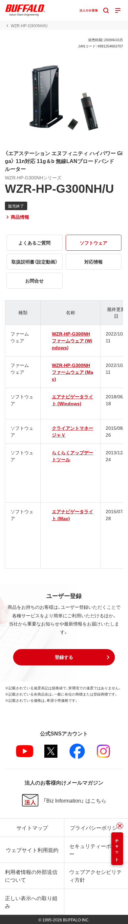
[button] (64, 657)
